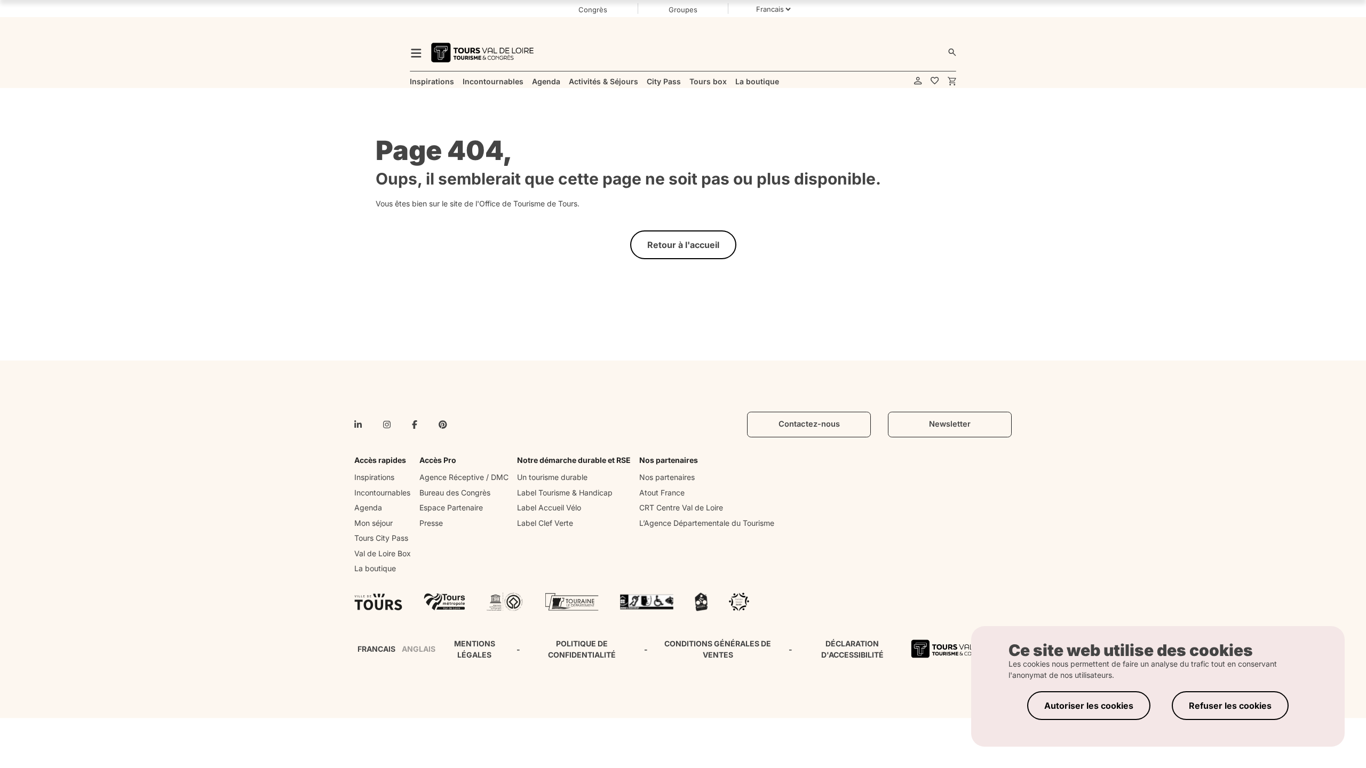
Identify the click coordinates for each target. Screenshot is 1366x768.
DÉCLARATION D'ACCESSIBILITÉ (852, 649)
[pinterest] (443, 424)
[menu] (416, 52)
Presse (431, 522)
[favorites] (935, 81)
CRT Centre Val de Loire (681, 507)
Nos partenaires (667, 477)
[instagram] (387, 424)
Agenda (368, 507)
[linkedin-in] (358, 424)
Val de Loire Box (382, 553)
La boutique (375, 568)
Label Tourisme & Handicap (565, 492)
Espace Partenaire (451, 507)
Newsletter (950, 424)
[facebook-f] (414, 424)
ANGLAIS (418, 648)
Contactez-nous (809, 424)
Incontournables (382, 492)
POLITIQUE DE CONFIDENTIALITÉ (582, 649)
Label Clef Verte (545, 522)
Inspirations (374, 477)
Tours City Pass (381, 537)
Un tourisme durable (552, 477)
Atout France (662, 492)
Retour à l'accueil (683, 244)
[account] (918, 81)
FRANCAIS (376, 648)
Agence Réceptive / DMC (464, 477)
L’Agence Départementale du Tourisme (706, 522)
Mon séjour (373, 522)
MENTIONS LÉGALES (474, 649)
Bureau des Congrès (454, 492)
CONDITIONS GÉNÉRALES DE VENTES (717, 649)
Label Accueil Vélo (549, 507)
